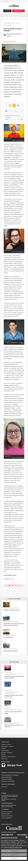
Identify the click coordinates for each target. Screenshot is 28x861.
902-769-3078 (9, 806)
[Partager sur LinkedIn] (15, 585)
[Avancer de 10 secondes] (18, 105)
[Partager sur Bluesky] (9, 585)
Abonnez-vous (18, 10)
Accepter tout (14, 858)
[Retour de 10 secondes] (10, 105)
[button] (7, 10)
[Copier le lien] (18, 585)
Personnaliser (14, 854)
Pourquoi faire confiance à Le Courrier (14, 35)
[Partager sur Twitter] (12, 585)
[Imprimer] (21, 585)
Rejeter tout (14, 851)
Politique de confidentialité (15, 847)
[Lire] (14, 105)
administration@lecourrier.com (8, 805)
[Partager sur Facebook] (6, 585)
